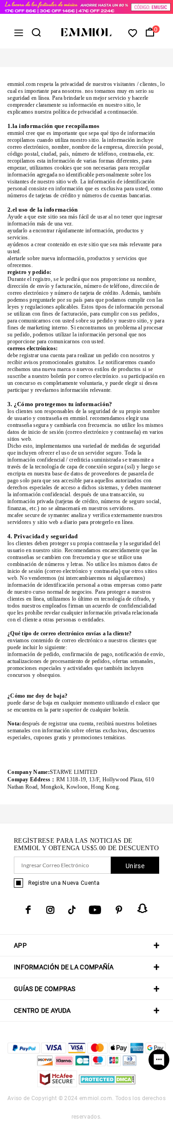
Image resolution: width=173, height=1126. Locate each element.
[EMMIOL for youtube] (95, 910)
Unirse (134, 866)
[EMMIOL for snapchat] (143, 908)
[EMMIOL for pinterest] (119, 910)
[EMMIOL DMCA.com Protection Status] (107, 1084)
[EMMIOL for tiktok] (71, 910)
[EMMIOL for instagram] (50, 910)
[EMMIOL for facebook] (28, 910)
